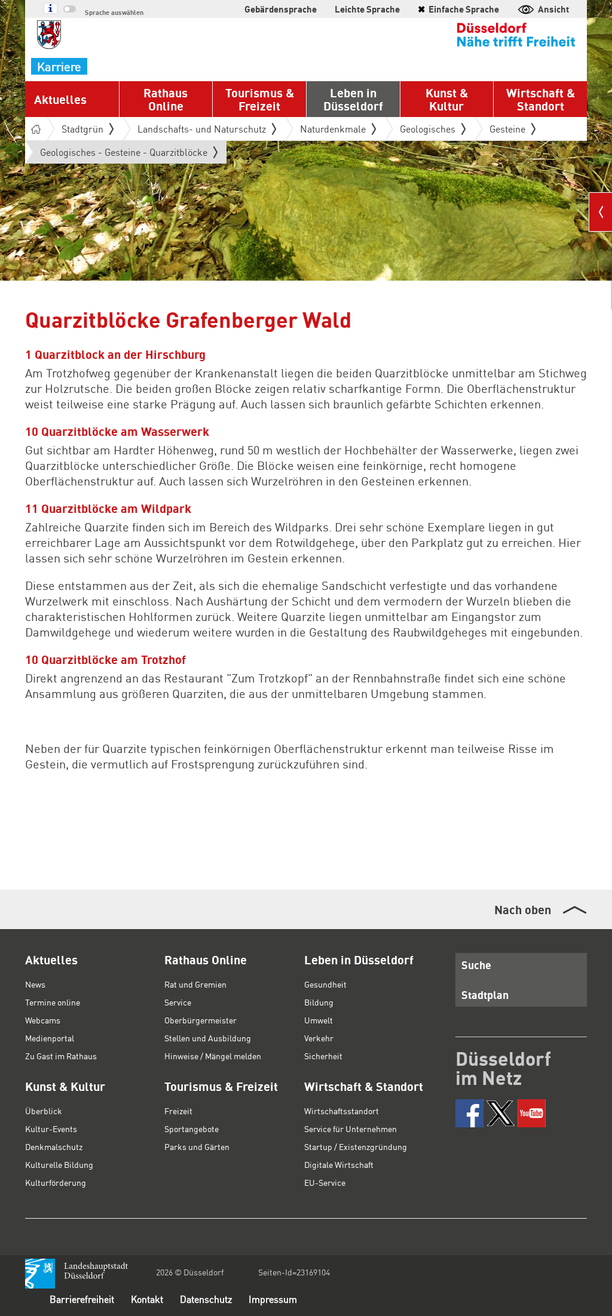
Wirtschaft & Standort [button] (540, 99)
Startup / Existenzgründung (355, 1146)
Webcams (42, 1019)
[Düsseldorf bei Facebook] (469, 1113)
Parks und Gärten (197, 1146)
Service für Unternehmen (350, 1128)
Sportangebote (191, 1128)
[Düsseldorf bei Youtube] (532, 1113)
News (35, 984)
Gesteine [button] (507, 128)
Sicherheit (323, 1055)
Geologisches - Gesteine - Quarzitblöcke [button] (123, 154)
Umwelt (318, 1019)
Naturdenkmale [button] (333, 128)
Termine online (52, 1002)
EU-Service (324, 1182)
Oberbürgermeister (200, 1019)
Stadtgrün (82, 128)
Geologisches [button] (427, 128)
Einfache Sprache (458, 9)
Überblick (43, 1110)
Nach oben (522, 909)
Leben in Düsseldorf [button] (353, 99)
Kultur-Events (51, 1128)
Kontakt (147, 1299)
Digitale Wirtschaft (339, 1164)
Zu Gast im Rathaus (61, 1055)
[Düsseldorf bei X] (500, 1113)
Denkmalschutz (53, 1146)
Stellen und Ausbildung (207, 1037)
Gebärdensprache (280, 9)
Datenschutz (206, 1299)
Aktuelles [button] (60, 99)
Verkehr (318, 1037)
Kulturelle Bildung (59, 1164)
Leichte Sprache (367, 9)
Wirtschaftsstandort (341, 1110)
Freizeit (178, 1110)
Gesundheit (325, 984)
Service (177, 1002)
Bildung (318, 1002)
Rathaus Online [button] (165, 99)
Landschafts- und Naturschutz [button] (201, 128)
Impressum (273, 1299)
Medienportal (49, 1037)
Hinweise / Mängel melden (212, 1055)
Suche (476, 964)
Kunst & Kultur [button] (447, 99)
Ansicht (553, 9)
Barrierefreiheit (82, 1299)
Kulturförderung (55, 1182)
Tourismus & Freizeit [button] (259, 99)
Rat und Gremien (195, 984)
